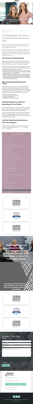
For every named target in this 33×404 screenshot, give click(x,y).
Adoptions (6, 179)
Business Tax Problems (8, 140)
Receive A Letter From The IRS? (10, 157)
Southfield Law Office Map (15, 384)
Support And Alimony (8, 192)
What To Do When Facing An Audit (11, 168)
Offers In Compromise (8, 150)
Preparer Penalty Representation (11, 155)
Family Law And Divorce (9, 177)
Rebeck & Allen (10, 399)
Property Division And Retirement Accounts (13, 188)
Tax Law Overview (9, 30)
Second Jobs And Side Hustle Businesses (12, 159)
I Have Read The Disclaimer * (7, 362)
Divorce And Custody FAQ (9, 183)
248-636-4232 (20, 127)
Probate (5, 172)
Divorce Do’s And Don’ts (9, 190)
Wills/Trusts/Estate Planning (10, 170)
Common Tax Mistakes (8, 142)
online (5, 128)
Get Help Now (6, 365)
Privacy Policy (17, 401)
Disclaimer (24, 399)
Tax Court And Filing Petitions (10, 164)
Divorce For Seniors (8, 185)
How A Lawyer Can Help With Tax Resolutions (13, 146)
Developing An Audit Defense (10, 144)
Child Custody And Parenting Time (11, 181)
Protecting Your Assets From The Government (13, 174)
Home (3, 30)
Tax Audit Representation (9, 161)
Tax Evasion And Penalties (9, 166)
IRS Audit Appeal (7, 148)
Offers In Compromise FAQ (9, 153)
